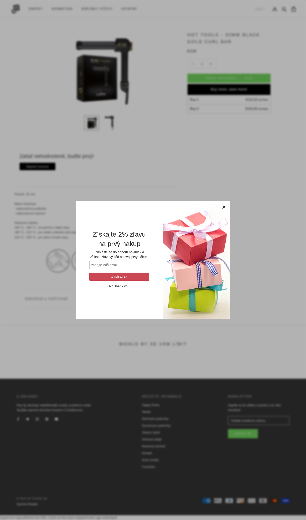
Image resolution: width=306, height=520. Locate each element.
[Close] (224, 207)
